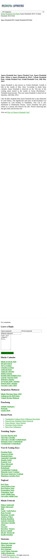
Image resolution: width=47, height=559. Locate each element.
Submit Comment (7, 353)
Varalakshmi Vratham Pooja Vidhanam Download (22, 419)
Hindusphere (11, 555)
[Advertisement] (23, 48)
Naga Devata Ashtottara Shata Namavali (19, 421)
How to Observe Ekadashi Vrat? (18, 112)
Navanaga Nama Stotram (14, 425)
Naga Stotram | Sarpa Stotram (15, 423)
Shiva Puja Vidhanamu (13, 427)
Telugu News (14, 557)
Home (3, 14)
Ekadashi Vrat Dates (13, 14)
